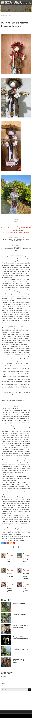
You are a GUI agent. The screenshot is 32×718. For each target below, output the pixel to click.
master (2, 29)
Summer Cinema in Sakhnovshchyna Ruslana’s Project (21, 660)
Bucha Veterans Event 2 (20, 614)
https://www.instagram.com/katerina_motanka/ (16, 232)
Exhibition (3, 676)
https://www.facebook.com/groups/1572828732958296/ (16, 228)
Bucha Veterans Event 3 (20, 603)
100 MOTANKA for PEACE (11, 2)
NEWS (3, 683)
